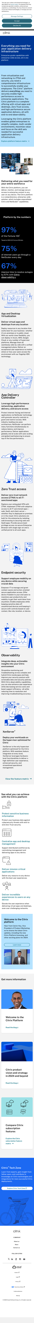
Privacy (17, 1281)
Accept (17, 21)
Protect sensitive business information (15, 814)
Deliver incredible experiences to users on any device (16, 897)
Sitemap (18, 1295)
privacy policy (14, 4)
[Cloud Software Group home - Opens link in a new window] (17, 1268)
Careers (16, 1272)
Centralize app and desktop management (16, 842)
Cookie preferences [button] (18, 1291)
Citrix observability (10, 275)
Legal (17, 1277)
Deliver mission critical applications (13, 870)
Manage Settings (17, 16)
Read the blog (11, 1027)
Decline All (17, 25)
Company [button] (16, 1237)
